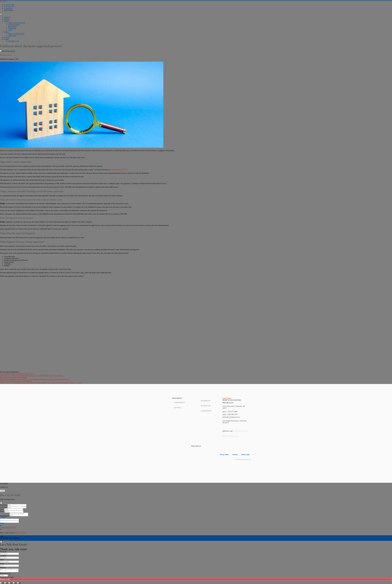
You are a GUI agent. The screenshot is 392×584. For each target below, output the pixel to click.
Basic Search (12, 26)
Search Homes (8, 10)
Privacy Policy (224, 454)
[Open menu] (1, 14)
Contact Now (8, 8)
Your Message (4, 516)
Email (2, 509)
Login (10, 30)
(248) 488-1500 (9, 6)
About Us (7, 17)
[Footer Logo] (155, 398)
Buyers (6, 21)
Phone (2, 511)
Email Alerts (12, 28)
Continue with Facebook (8, 527)
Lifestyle (7, 37)
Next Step (3, 517)
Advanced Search (14, 24)
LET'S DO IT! (5, 540)
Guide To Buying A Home (16, 23)
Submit (2, 524)
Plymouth (205, 401)
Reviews (7, 19)
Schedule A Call (13, 41)
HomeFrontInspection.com (118, 170)
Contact (6, 39)
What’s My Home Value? (16, 34)
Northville (179, 402)
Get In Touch (227, 398)
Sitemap (235, 454)
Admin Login (245, 454)
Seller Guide (12, 35)
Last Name (3, 507)
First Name (3, 505)
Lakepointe (206, 411)
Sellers (6, 32)
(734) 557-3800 (9, 5)
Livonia (177, 407)
